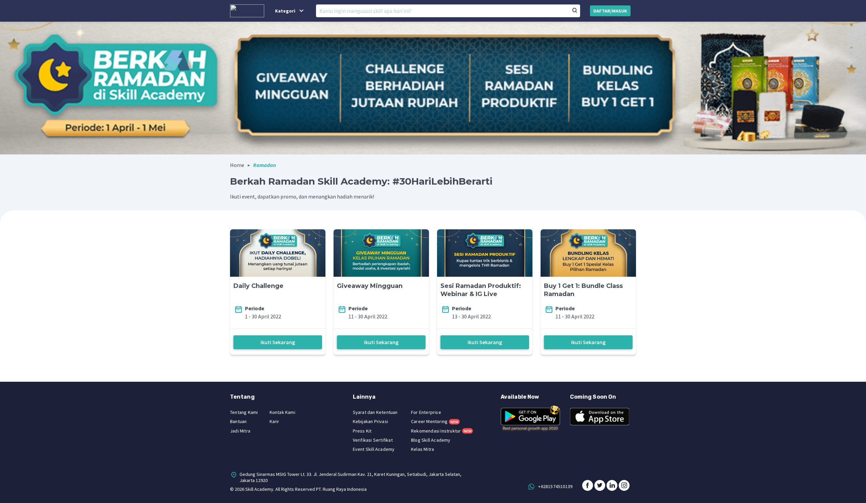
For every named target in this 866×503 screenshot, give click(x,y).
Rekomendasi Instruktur (436, 431)
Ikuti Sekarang (277, 342)
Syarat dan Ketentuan (375, 412)
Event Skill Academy (374, 449)
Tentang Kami (244, 412)
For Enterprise (426, 412)
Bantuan (238, 421)
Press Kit (362, 431)
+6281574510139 (555, 486)
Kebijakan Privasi (370, 421)
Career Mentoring (429, 421)
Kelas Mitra (422, 449)
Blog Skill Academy (431, 440)
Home (237, 165)
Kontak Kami (282, 412)
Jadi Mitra (240, 431)
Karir (274, 421)
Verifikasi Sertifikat (373, 440)
